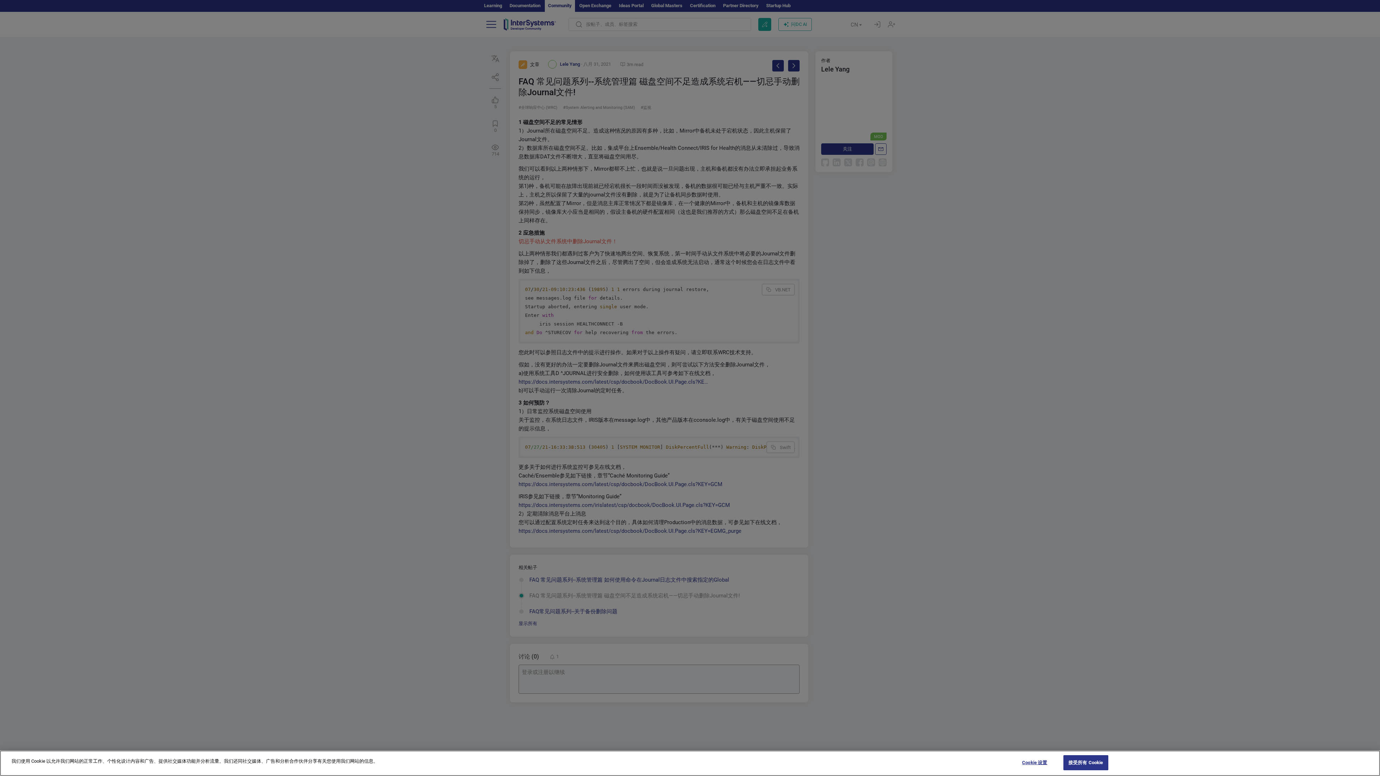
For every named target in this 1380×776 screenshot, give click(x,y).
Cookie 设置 (1034, 762)
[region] (690, 763)
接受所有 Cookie (1085, 762)
